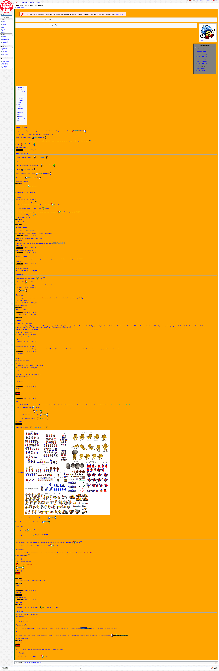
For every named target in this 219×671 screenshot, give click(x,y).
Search (2, 14)
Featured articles (5, 37)
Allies (3, 27)
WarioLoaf (63, 259)
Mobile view (154, 668)
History (38, 2)
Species (3, 30)
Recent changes (5, 41)
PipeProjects (4, 51)
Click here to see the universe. (41, 298)
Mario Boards (5, 54)
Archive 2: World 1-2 (201, 54)
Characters (4, 23)
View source (32, 2)
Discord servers (5, 55)
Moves (3, 32)
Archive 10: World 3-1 (201, 68)
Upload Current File (201, 51)
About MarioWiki (138, 668)
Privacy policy (129, 668)
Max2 (59, 25)
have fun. (41, 157)
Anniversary (4, 52)
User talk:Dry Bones (20, 7)
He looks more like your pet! (52, 607)
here (66, 628)
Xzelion (56, 204)
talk (68, 259)
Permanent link (5, 66)
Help (3, 44)
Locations (4, 24)
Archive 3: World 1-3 (201, 56)
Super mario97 (19, 192)
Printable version (5, 64)
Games (3, 21)
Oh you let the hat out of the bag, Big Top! (71, 298)
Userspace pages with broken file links (32, 662)
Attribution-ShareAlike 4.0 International (106, 668)
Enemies (4, 29)
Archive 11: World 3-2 (201, 70)
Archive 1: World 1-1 (201, 53)
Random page (5, 42)
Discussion (24, 2)
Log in (216, 0)
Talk (198, 0)
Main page (4, 36)
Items (3, 26)
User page (18, 2)
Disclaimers (146, 668)
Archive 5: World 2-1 (201, 60)
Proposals (4, 49)
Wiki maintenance (5, 39)
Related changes (5, 61)
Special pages (5, 63)
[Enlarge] (215, 40)
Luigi (55, 298)
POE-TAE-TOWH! (38, 427)
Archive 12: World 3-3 (201, 72)
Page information (5, 67)
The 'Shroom (4, 48)
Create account (209, 0)
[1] (28, 337)
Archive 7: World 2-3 (201, 63)
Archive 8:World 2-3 (201, 65)
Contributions (202, 0)
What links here (5, 60)
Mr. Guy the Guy (35, 607)
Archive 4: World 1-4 (201, 58)
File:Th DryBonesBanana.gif (25, 564)
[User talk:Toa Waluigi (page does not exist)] (34, 535)
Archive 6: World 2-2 (201, 61)
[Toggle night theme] (187, 0)
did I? (43, 418)
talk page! (114, 628)
